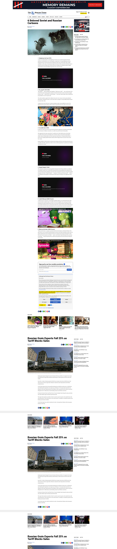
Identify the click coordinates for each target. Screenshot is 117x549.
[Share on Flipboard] (70, 27)
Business (43, 16)
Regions (39, 16)
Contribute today (83, 13)
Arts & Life (52, 16)
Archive (60, 16)
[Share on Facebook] (62, 27)
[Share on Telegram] (65, 27)
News (30, 16)
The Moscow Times (32, 26)
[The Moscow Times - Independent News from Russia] (37, 13)
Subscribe (69, 269)
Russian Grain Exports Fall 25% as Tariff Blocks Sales (47, 339)
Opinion (47, 16)
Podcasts (56, 16)
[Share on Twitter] (63, 27)
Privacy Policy (46, 271)
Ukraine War (34, 16)
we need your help (42, 289)
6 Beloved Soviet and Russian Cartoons (45, 22)
